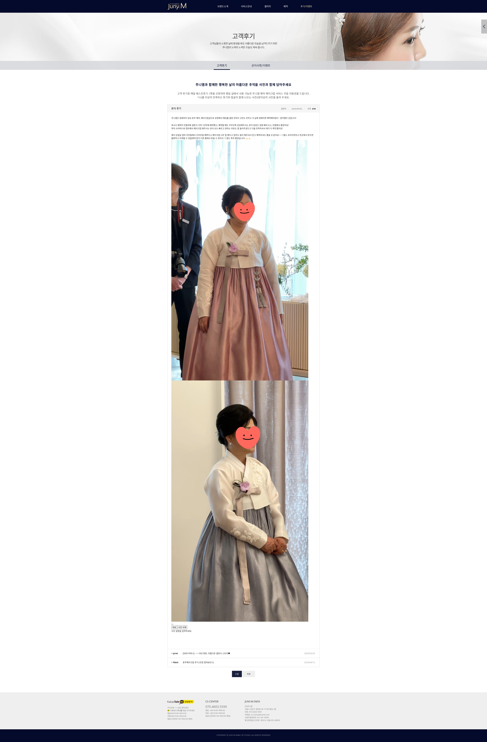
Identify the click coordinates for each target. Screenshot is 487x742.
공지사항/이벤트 (260, 65)
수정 (237, 674)
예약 (286, 6)
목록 (248, 674)
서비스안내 (246, 6)
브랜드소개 (223, 6)
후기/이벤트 (306, 6)
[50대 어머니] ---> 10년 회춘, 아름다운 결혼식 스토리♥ (206, 653)
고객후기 (222, 65)
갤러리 (267, 6)
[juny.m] (176, 6)
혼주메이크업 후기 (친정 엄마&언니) (198, 662)
